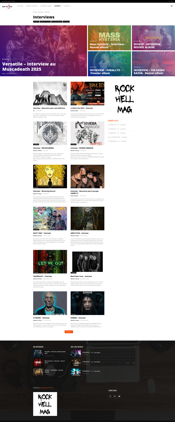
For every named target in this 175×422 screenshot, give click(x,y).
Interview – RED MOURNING (43, 148)
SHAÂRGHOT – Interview (42, 276)
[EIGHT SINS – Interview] (50, 218)
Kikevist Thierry (37, 150)
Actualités (36, 21)
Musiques (40, 12)
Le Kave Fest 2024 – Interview (82, 108)
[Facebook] (169, 1)
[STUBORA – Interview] (50, 303)
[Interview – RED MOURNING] (50, 133)
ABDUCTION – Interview (80, 233)
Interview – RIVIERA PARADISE (82, 148)
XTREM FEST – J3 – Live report (117, 124)
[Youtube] (119, 396)
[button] (171, 6)
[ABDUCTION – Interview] (87, 218)
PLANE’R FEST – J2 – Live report (117, 141)
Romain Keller (74, 110)
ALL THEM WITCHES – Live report (118, 137)
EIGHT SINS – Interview (42, 233)
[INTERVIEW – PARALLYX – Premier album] (109, 63)
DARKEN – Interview (78, 318)
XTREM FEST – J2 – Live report (117, 129)
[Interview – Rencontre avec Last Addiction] (50, 93)
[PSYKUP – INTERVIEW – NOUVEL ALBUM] (38, 372)
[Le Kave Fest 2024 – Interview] (87, 93)
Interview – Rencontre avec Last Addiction (49, 108)
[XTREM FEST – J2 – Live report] (76, 362)
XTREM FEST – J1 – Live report (117, 133)
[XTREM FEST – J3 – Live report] (76, 353)
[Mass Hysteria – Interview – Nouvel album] (109, 37)
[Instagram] (172, 1)
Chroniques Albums (57, 21)
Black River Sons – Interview (81, 276)
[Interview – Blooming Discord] (50, 176)
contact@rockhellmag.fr (47, 387)
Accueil (35, 12)
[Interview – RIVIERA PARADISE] (87, 133)
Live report (66, 21)
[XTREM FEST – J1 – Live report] (76, 372)
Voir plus (68, 332)
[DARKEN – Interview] (87, 303)
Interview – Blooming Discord (44, 191)
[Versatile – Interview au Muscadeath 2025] (43, 50)
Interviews (5, 59)
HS (34, 110)
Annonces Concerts (45, 21)
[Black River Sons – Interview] (87, 261)
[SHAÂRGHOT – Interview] (50, 261)
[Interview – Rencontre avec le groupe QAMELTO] (87, 176)
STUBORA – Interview (41, 318)
